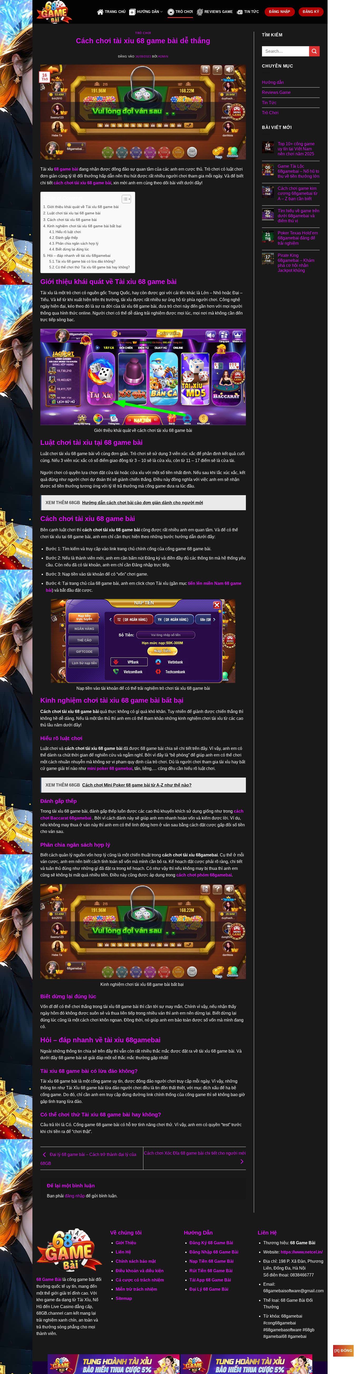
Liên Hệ (123, 1252)
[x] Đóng (343, 1350)
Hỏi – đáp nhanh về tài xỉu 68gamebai (78, 255)
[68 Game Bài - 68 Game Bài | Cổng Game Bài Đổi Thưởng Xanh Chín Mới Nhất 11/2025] (62, 12)
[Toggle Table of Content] (124, 199)
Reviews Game (219, 12)
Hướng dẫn (273, 82)
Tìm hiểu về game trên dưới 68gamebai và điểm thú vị (298, 216)
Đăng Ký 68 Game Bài (211, 1243)
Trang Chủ (115, 12)
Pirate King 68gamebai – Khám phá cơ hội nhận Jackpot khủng (296, 263)
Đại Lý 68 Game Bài (208, 1289)
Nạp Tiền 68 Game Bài (211, 1261)
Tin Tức (251, 12)
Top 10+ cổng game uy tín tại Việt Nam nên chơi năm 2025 (296, 149)
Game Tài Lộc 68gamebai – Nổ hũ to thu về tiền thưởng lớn (298, 171)
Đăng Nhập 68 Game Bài (213, 1252)
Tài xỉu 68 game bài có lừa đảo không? (85, 261)
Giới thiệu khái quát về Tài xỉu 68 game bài (83, 207)
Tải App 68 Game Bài (210, 1280)
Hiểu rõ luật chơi (68, 232)
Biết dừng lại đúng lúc (72, 249)
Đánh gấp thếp (67, 238)
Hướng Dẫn (148, 12)
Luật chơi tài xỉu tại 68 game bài (73, 213)
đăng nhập (75, 1196)
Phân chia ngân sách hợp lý (77, 243)
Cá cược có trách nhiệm (140, 1280)
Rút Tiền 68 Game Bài (210, 1271)
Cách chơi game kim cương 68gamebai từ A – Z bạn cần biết (298, 193)
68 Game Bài (48, 1279)
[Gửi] (314, 51)
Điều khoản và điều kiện (140, 1271)
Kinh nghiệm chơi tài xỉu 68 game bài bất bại (84, 226)
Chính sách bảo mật (136, 1261)
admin (163, 56)
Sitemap (124, 1298)
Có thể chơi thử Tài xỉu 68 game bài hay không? (93, 267)
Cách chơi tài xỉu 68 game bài (72, 220)
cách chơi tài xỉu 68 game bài (82, 183)
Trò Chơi (184, 12)
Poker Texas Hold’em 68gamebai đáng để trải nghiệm (298, 238)
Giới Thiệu (126, 1243)
